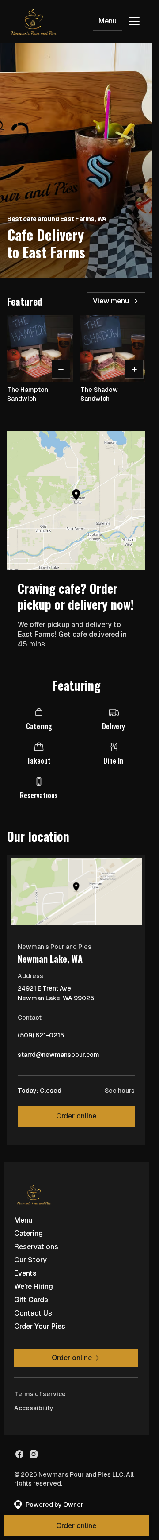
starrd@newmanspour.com (58, 1057)
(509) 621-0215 (41, 1037)
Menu (107, 21)
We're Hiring (33, 1286)
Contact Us (33, 1313)
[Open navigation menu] (134, 21)
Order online (76, 1116)
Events (25, 1273)
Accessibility (33, 1408)
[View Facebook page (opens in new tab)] (19, 1454)
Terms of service (40, 1394)
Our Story (30, 1260)
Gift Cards (31, 1299)
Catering (28, 1233)
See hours (120, 1091)
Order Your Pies (39, 1326)
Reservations (36, 1246)
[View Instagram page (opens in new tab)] (33, 1454)
